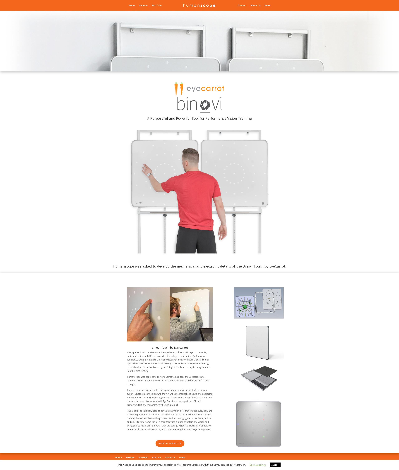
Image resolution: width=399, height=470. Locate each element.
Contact (242, 5)
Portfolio (157, 5)
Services (143, 5)
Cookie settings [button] (258, 464)
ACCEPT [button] (275, 464)
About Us (255, 5)
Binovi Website (170, 443)
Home (132, 5)
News (267, 5)
